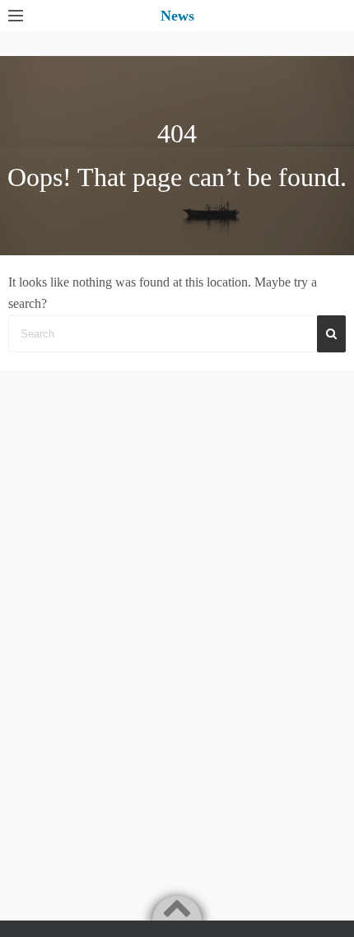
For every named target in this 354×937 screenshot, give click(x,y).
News (177, 15)
